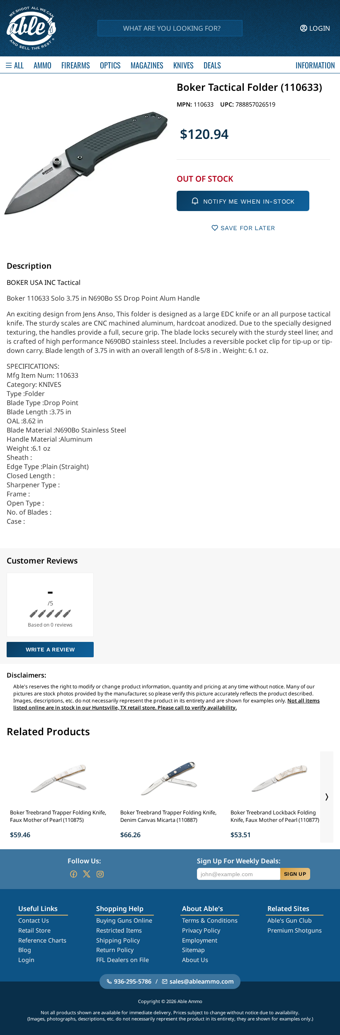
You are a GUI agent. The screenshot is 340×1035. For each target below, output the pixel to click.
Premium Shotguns (294, 930)
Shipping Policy (118, 940)
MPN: (185, 104)
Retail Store (34, 930)
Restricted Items (119, 930)
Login (26, 960)
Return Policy (115, 950)
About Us (195, 960)
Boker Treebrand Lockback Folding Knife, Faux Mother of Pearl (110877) (275, 816)
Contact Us (33, 920)
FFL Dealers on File (122, 960)
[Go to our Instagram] (100, 874)
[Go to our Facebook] (73, 874)
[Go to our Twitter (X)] (86, 874)
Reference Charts (42, 940)
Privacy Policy (201, 930)
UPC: (228, 104)
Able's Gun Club (289, 920)
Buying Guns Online (124, 920)
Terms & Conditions (210, 920)
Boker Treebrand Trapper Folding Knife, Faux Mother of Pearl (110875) (58, 816)
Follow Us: (84, 860)
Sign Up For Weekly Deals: (238, 860)
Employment (199, 940)
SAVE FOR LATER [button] (248, 228)
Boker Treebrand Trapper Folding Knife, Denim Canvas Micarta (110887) (168, 816)
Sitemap (193, 950)
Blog (24, 950)
